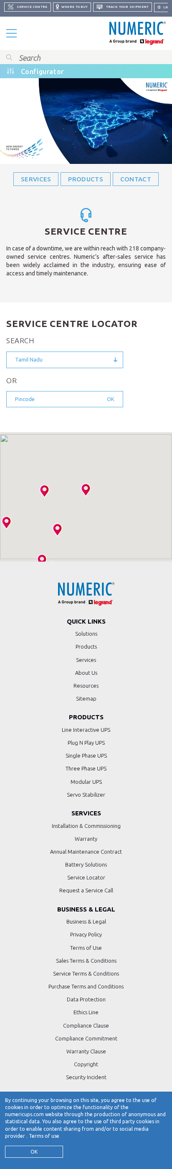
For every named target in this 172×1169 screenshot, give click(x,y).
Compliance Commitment (86, 1038)
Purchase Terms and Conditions (86, 986)
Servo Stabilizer (86, 794)
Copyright (86, 1064)
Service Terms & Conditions (86, 973)
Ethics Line (86, 1012)
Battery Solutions (86, 864)
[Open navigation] (11, 33)
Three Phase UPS (86, 768)
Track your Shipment (127, 7)
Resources (86, 686)
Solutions (86, 634)
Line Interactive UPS (86, 730)
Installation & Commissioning (86, 826)
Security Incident (86, 1077)
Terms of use (44, 1136)
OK (34, 1151)
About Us (86, 673)
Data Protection (86, 999)
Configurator (42, 71)
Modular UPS (86, 782)
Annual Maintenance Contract (86, 851)
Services (36, 179)
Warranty (86, 839)
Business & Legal (86, 921)
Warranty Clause (86, 1051)
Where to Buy (74, 7)
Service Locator (86, 877)
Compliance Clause (86, 1025)
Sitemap (86, 698)
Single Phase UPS (86, 755)
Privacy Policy (86, 934)
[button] (86, 490)
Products (85, 179)
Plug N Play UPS (86, 742)
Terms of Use (86, 948)
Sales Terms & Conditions (86, 960)
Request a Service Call (86, 890)
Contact (135, 179)
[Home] (137, 33)
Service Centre (32, 7)
